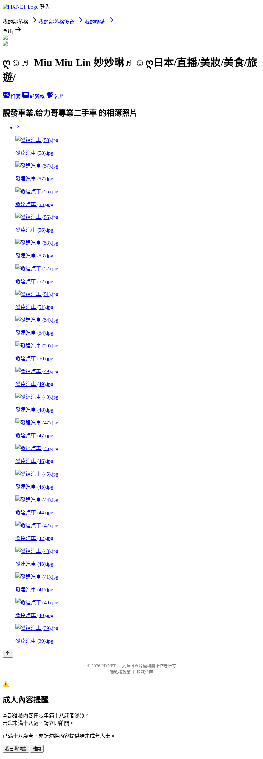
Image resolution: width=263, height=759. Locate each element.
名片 (59, 97)
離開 (37, 748)
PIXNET (108, 665)
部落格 (38, 97)
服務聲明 (145, 672)
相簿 (16, 97)
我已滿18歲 (15, 748)
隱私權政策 (120, 672)
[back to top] (8, 654)
